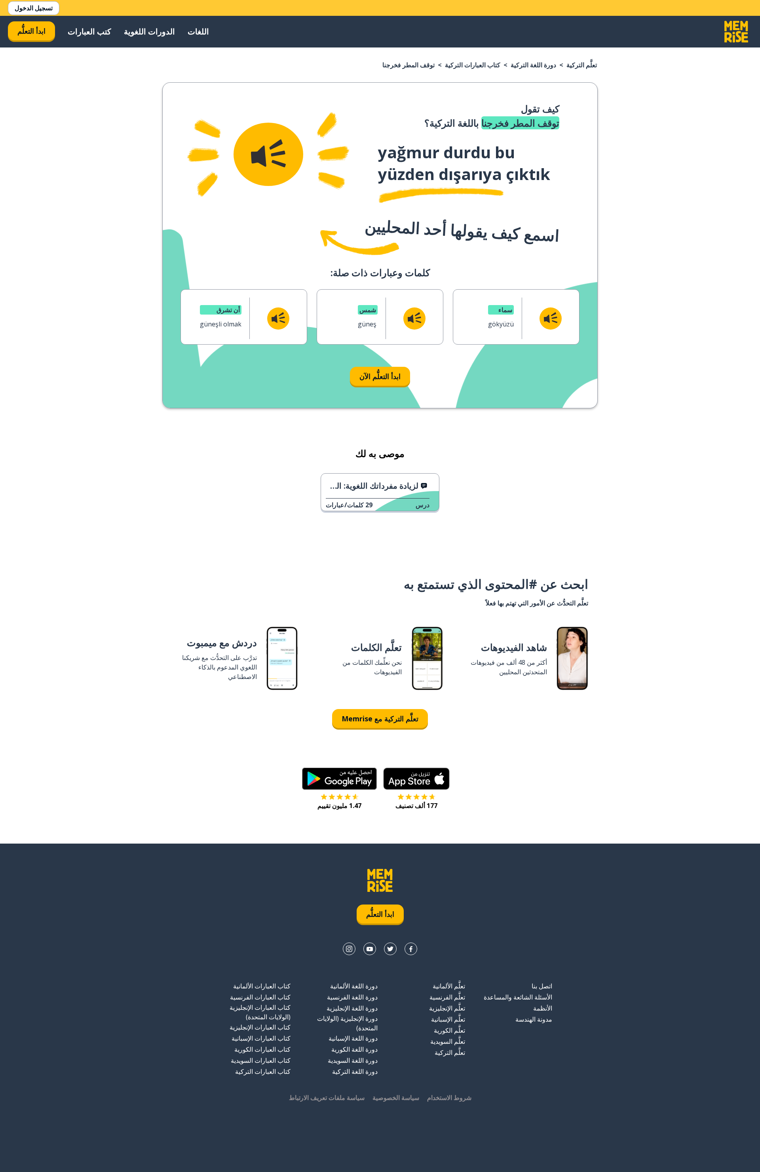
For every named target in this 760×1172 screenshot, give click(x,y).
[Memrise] (736, 31)
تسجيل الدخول (34, 8)
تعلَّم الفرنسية (447, 997)
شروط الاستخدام (449, 1097)
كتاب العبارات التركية (472, 65)
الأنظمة (542, 1008)
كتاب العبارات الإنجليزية (260, 1027)
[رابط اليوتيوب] (369, 949)
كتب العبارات (89, 31)
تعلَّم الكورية (449, 1030)
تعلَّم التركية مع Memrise (380, 718)
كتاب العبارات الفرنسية (260, 997)
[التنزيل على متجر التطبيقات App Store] (416, 779)
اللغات (198, 31)
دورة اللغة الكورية (354, 1049)
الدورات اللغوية (149, 31)
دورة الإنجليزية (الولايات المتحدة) (347, 1023)
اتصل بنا (542, 986)
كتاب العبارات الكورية (262, 1049)
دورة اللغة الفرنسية (352, 997)
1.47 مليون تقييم (339, 805)
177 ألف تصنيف (416, 805)
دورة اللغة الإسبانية (353, 1038)
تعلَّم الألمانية (449, 986)
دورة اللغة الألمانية (354, 986)
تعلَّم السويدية (447, 1041)
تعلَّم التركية (581, 65)
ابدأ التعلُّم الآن (380, 376)
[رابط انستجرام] (349, 949)
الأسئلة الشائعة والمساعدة (518, 997)
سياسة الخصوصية (395, 1097)
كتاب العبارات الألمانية (262, 986)
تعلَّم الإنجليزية (447, 1008)
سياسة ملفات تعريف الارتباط (327, 1097)
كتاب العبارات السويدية (261, 1060)
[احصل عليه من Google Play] (339, 779)
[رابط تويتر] (390, 949)
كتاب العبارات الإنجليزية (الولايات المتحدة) (260, 1012)
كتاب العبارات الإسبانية (261, 1038)
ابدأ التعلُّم (31, 31)
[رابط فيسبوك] (411, 949)
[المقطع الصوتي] (268, 154)
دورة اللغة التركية (533, 65)
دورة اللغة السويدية (353, 1060)
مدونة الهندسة (533, 1019)
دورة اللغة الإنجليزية (352, 1008)
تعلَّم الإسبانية (448, 1019)
